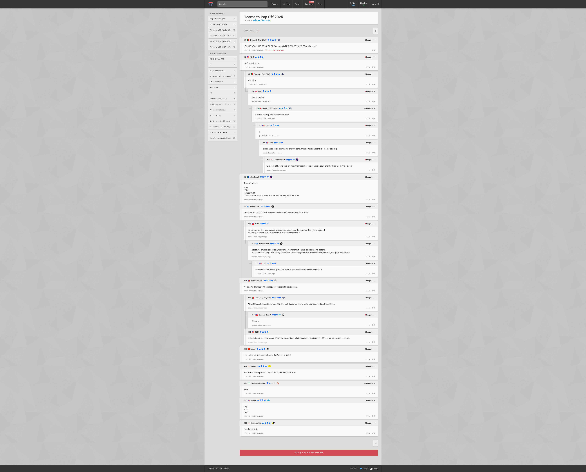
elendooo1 (254, 177)
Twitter (365, 469)
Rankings (309, 3)
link (373, 50)
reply (368, 67)
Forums (275, 4)
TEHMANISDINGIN (258, 383)
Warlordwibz (255, 207)
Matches (286, 4)
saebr (253, 349)
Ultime (253, 401)
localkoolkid (256, 423)
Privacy (219, 469)
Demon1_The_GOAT (258, 40)
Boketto (254, 366)
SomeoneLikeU (257, 281)
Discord (375, 469)
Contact (211, 469)
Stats (320, 4)
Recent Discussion (218, 54)
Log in (374, 4)
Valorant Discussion (262, 20)
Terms (226, 469)
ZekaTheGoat (279, 160)
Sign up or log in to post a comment (309, 453)
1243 (252, 57)
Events (297, 4)
